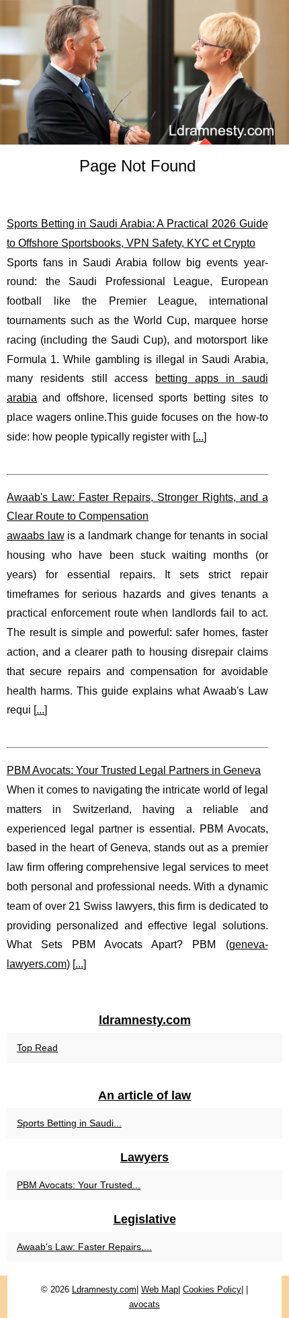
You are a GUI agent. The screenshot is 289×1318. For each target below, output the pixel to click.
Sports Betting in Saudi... (69, 1123)
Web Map (159, 1289)
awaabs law (36, 535)
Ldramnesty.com (104, 1289)
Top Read (37, 1047)
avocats (144, 1304)
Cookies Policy (212, 1289)
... (200, 436)
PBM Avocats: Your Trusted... (78, 1184)
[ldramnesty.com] (144, 72)
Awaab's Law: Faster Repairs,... (84, 1246)
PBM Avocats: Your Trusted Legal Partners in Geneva (134, 770)
